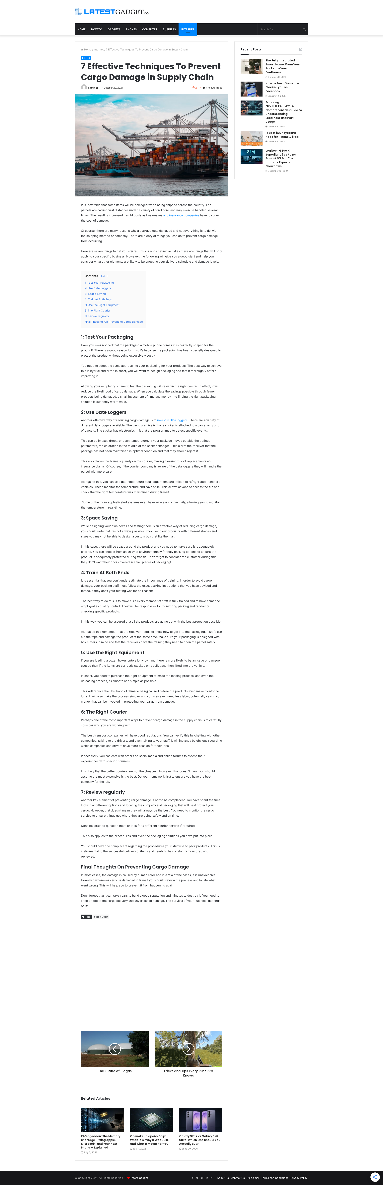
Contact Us (238, 1177)
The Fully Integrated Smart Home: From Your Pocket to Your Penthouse (283, 66)
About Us (223, 1177)
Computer (149, 29)
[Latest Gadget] (112, 11)
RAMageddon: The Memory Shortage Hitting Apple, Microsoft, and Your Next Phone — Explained (100, 1142)
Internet (187, 29)
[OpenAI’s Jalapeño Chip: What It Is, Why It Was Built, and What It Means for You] (151, 1120)
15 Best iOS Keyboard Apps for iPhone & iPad (282, 135)
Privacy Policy (298, 1177)
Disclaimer (253, 1177)
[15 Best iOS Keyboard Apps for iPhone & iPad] (252, 138)
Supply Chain (101, 916)
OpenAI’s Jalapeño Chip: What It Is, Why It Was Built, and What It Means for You (149, 1140)
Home (82, 29)
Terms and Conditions (274, 1177)
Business (169, 29)
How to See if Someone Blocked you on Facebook (282, 87)
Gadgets (114, 29)
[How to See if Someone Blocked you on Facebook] (252, 89)
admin (91, 87)
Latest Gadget (139, 1177)
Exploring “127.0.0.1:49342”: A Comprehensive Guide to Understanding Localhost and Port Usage (284, 112)
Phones (131, 29)
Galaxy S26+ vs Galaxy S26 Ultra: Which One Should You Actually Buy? (199, 1140)
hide (103, 276)
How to (96, 29)
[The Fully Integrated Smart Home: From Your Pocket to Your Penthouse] (252, 66)
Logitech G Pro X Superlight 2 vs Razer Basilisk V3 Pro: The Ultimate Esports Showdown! (281, 158)
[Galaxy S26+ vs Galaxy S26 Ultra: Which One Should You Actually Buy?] (200, 1120)
